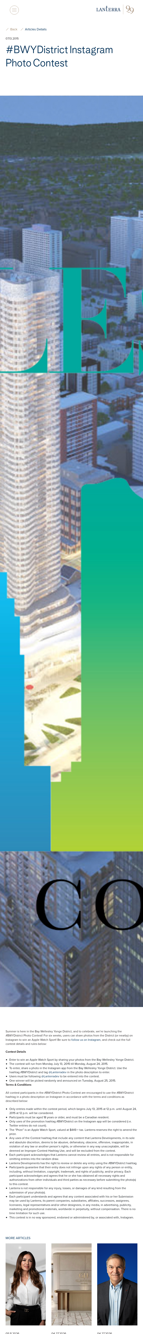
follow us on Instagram (86, 1040)
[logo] (115, 9)
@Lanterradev (57, 1072)
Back (13, 29)
